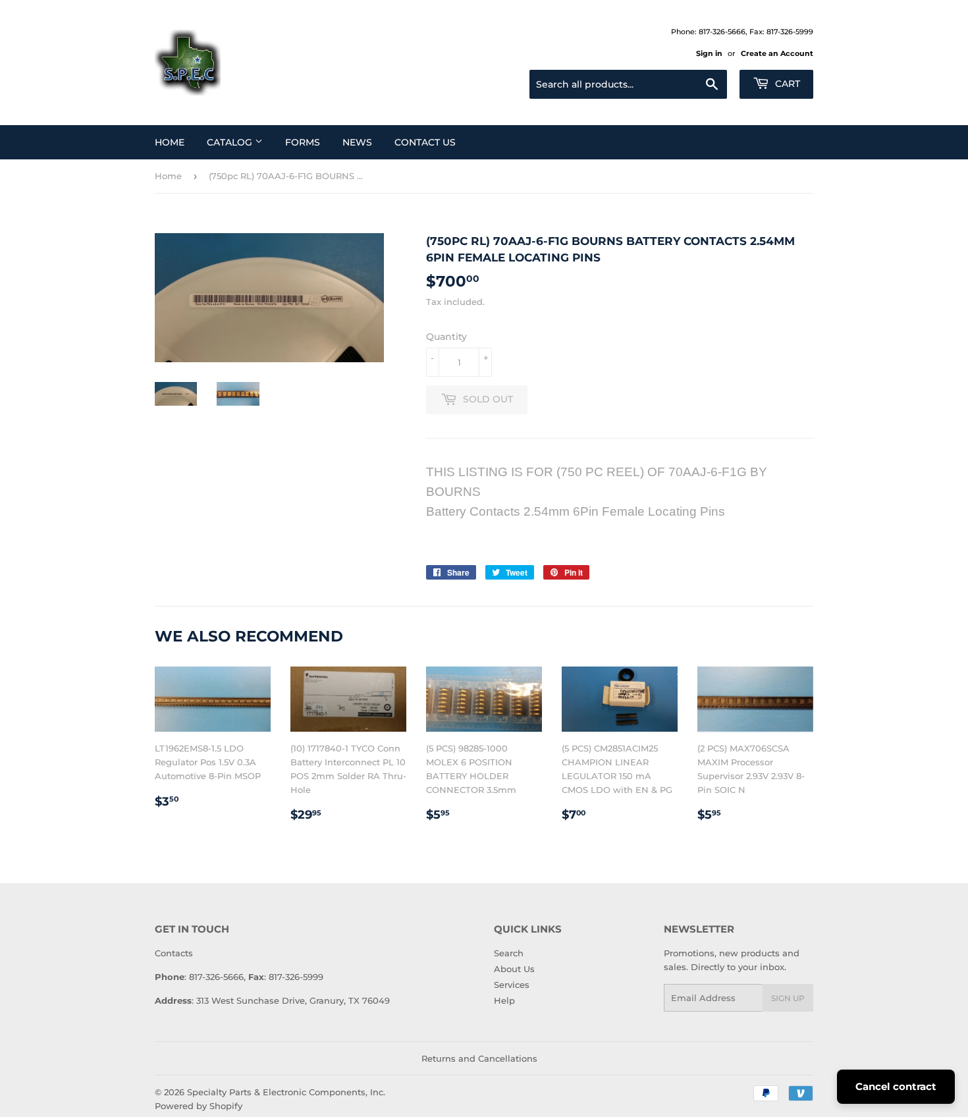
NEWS (357, 142)
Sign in (709, 53)
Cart (786, 84)
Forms (302, 142)
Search (509, 953)
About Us (514, 969)
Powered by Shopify (198, 1106)
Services (511, 984)
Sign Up (788, 998)
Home (169, 142)
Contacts (174, 953)
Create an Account (777, 53)
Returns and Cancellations (479, 1058)
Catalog (231, 142)
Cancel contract (895, 1086)
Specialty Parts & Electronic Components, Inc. (286, 1092)
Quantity (446, 336)
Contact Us (425, 142)
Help (504, 1000)
